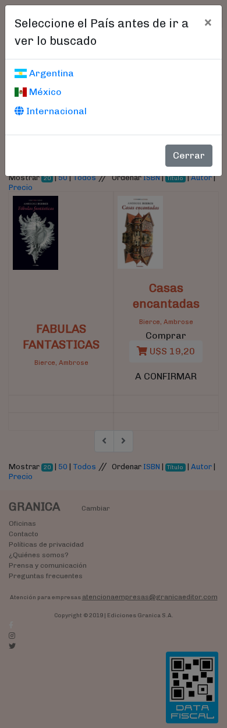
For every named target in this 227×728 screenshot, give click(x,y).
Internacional (55, 111)
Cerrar (189, 155)
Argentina (50, 73)
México (44, 91)
